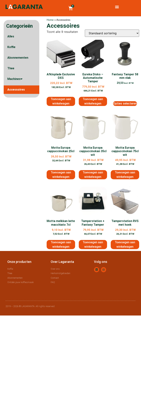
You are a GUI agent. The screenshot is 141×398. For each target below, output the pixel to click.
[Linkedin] (96, 269)
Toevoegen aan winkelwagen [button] (61, 101)
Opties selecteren (125, 103)
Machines (14, 79)
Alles (10, 36)
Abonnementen (17, 57)
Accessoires (16, 89)
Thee (10, 68)
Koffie (11, 47)
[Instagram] (103, 269)
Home (50, 20)
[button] (116, 7)
